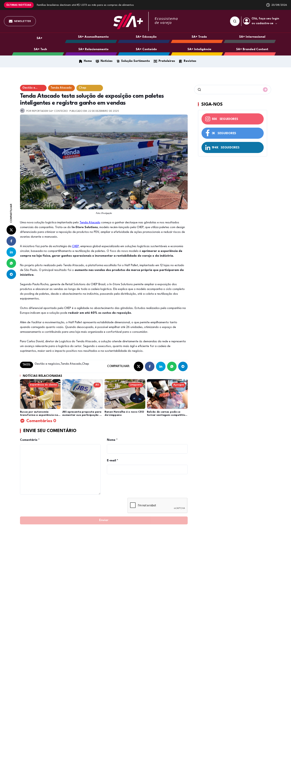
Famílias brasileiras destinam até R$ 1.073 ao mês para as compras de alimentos (85, 5)
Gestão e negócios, (48, 363)
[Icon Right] (265, 89)
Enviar (103, 520)
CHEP (75, 246)
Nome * (112, 440)
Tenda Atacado (90, 222)
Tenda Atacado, (71, 363)
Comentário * (30, 440)
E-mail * (112, 460)
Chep (85, 363)
